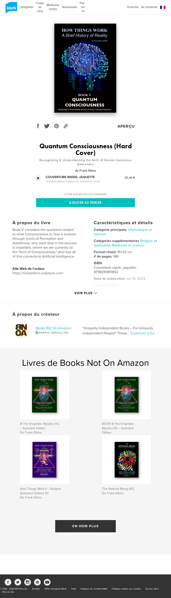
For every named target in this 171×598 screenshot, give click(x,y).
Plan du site (8, 592)
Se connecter (149, 7)
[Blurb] (10, 9)
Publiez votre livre (84, 7)
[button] (162, 7)
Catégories (26, 7)
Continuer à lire (142, 333)
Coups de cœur (40, 7)
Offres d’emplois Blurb (55, 589)
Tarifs (73, 589)
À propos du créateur (36, 314)
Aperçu (126, 126)
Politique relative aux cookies (126, 589)
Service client (152, 589)
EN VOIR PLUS (85, 526)
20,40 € (129, 177)
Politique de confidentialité (94, 589)
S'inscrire (132, 7)
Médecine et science (128, 245)
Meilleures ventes (53, 7)
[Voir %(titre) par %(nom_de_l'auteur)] (85, 68)
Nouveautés (69, 7)
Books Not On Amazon (53, 328)
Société (36, 589)
